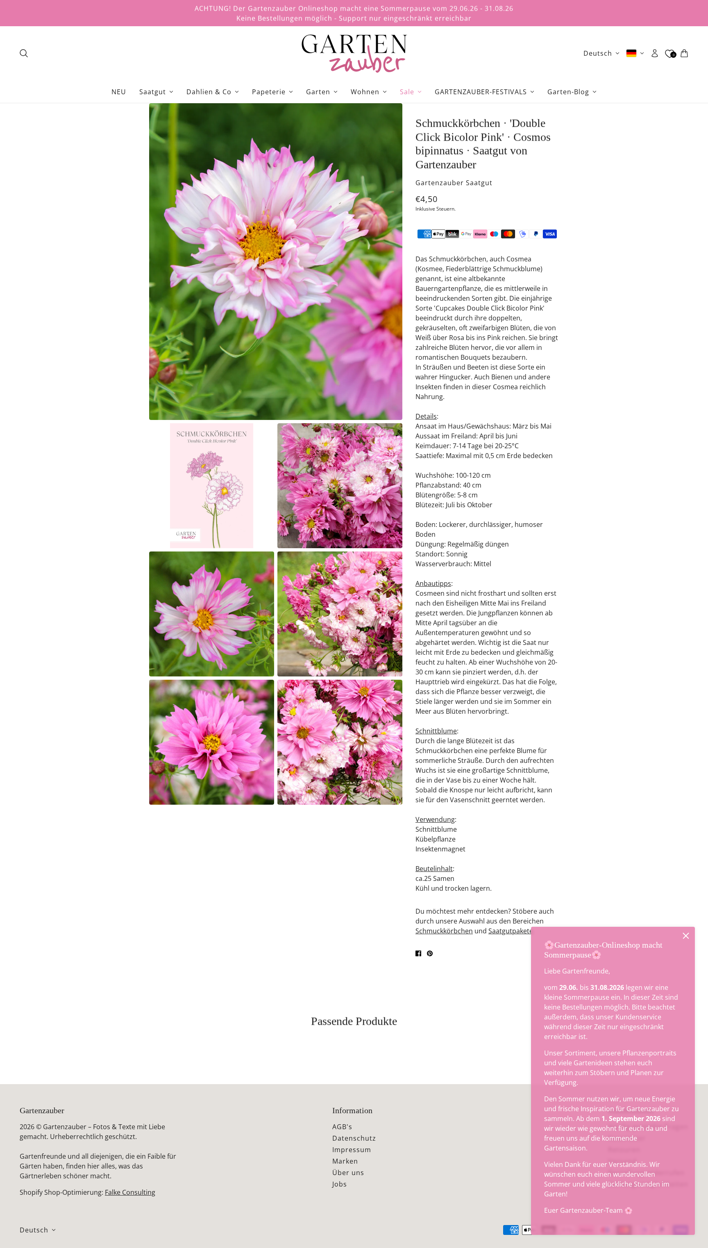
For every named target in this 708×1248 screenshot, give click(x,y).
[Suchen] (24, 53)
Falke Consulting (130, 1192)
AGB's (342, 1126)
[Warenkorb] (684, 53)
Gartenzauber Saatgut (453, 182)
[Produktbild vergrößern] (275, 261)
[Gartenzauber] (354, 53)
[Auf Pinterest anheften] (429, 953)
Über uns (348, 1172)
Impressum (351, 1149)
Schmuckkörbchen (444, 930)
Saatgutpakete (510, 930)
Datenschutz (354, 1138)
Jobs (339, 1184)
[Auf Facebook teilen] (418, 953)
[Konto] (655, 53)
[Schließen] (686, 936)
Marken (345, 1161)
